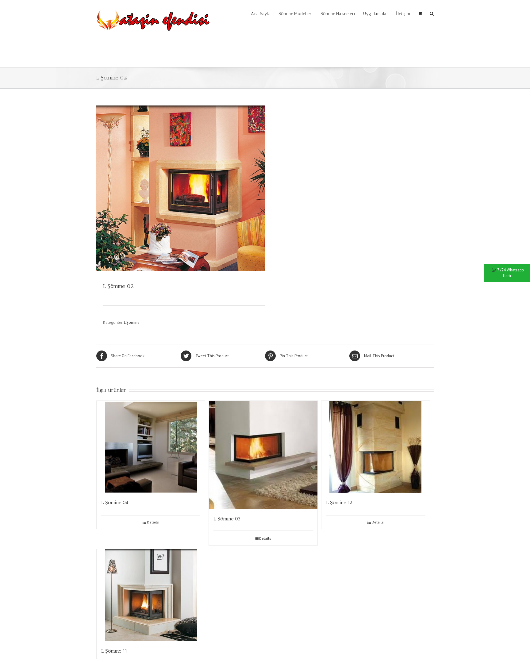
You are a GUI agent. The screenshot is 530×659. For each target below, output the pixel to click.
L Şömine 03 (226, 519)
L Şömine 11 (114, 651)
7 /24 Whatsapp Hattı (510, 273)
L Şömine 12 (339, 502)
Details (153, 522)
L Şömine (132, 322)
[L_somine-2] (180, 188)
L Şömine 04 (114, 502)
